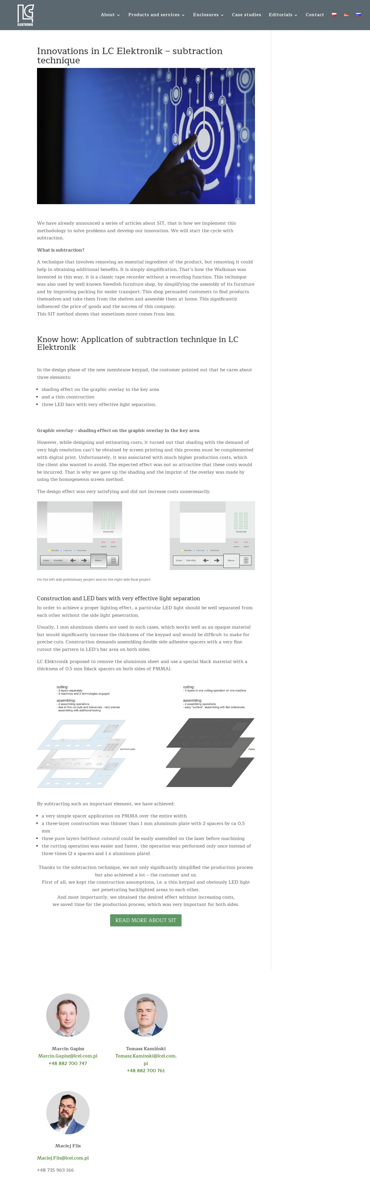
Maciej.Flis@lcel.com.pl (63, 1158)
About (108, 16)
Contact (315, 16)
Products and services (154, 16)
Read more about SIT (145, 920)
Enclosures (206, 16)
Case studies (246, 16)
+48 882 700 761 (146, 1070)
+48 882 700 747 (68, 1063)
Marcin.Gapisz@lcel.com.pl (67, 1056)
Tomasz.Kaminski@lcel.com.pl (146, 1059)
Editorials (281, 16)
